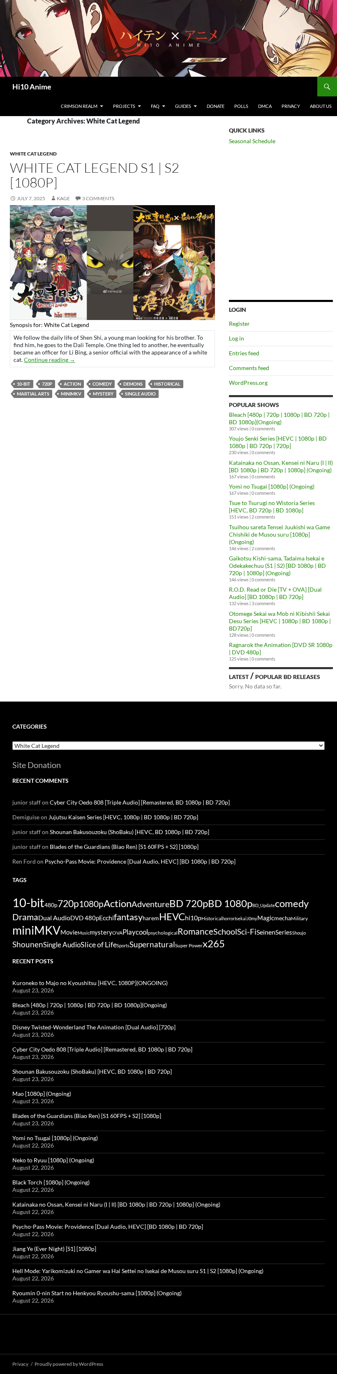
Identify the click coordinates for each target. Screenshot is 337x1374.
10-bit (23, 383)
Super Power (189, 945)
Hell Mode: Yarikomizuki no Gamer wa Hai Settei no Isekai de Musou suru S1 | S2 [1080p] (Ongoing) (137, 1270)
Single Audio (140, 393)
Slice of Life (99, 944)
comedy (102, 383)
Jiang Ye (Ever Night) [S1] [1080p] (54, 1248)
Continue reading (49, 359)
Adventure (150, 904)
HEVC (172, 916)
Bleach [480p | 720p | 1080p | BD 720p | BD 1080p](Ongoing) (279, 418)
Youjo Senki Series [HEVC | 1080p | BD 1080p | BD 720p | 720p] (278, 442)
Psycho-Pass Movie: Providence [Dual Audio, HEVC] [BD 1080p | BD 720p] (140, 861)
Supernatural (152, 944)
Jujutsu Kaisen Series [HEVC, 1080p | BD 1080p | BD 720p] (123, 817)
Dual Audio (54, 917)
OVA (117, 933)
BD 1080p (230, 903)
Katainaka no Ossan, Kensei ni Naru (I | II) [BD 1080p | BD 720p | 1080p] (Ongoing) (281, 466)
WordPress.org (248, 382)
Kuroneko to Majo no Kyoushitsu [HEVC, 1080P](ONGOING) (90, 982)
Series (283, 932)
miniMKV (71, 393)
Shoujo (299, 932)
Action (72, 383)
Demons (133, 383)
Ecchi (106, 917)
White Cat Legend (33, 154)
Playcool (135, 932)
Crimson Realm (79, 106)
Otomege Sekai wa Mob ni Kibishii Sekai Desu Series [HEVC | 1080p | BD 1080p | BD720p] (280, 621)
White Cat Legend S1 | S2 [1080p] (94, 175)
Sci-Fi (246, 931)
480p (51, 904)
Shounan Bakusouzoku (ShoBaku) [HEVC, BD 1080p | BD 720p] (129, 831)
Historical (167, 383)
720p (47, 383)
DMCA (265, 106)
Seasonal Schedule (252, 140)
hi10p (193, 917)
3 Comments (98, 198)
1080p (91, 903)
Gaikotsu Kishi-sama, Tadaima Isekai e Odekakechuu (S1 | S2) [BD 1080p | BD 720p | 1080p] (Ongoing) (277, 565)
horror (228, 918)
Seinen (265, 932)
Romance (195, 931)
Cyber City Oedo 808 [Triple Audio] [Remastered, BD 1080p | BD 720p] (140, 802)
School (225, 931)
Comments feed (249, 367)
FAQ (155, 106)
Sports (123, 945)
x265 (214, 943)
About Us (321, 106)
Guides (183, 106)
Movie (69, 932)
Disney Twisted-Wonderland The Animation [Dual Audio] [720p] (93, 1027)
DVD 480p (84, 917)
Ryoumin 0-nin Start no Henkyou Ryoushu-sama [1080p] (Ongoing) (97, 1292)
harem (151, 918)
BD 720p (188, 903)
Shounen (27, 944)
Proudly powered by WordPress (69, 1364)
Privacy (291, 106)
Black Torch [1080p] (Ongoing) (51, 1182)
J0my (252, 918)
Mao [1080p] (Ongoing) (41, 1093)
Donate (215, 106)
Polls (241, 106)
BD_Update (263, 905)
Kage (63, 198)
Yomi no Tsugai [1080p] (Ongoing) (271, 486)
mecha (282, 917)
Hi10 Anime (31, 86)
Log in (236, 338)
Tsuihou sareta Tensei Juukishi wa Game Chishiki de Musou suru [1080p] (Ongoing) (279, 534)
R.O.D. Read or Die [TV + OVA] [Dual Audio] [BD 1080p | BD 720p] (275, 593)
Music (84, 932)
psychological (163, 933)
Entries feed (244, 353)
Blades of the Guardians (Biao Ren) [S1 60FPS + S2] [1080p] (124, 846)
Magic (265, 917)
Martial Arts (33, 393)
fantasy (128, 916)
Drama (25, 917)
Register (239, 323)
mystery (103, 393)
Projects (124, 106)
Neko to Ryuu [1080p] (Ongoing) (53, 1160)
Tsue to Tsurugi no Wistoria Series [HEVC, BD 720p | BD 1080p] (272, 506)
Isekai (241, 918)
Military (299, 918)
